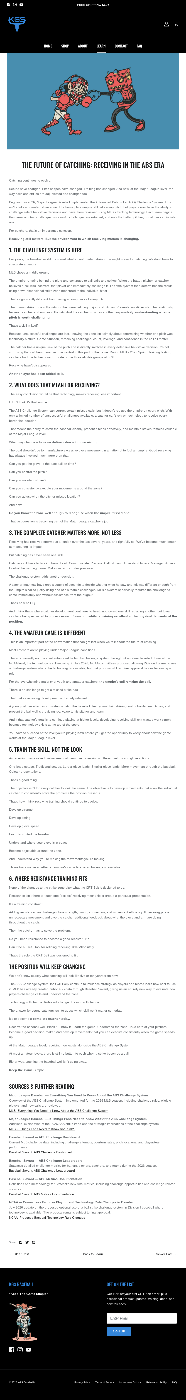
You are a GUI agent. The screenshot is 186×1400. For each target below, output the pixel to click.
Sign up (119, 1331)
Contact (121, 46)
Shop (65, 46)
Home (48, 46)
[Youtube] (21, 4)
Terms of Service (104, 1382)
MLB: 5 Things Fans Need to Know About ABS (42, 1129)
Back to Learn (93, 1254)
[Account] (165, 24)
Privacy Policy (82, 1382)
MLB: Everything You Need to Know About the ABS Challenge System (58, 1110)
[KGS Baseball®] (17, 24)
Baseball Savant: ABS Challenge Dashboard (40, 1152)
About (83, 46)
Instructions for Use (130, 1382)
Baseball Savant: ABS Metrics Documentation (41, 1194)
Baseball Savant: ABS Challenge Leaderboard (42, 1170)
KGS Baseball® (26, 1382)
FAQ (139, 46)
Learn (101, 46)
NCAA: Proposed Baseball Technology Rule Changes (47, 1217)
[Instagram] (15, 4)
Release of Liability (156, 1382)
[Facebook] (8, 4)
